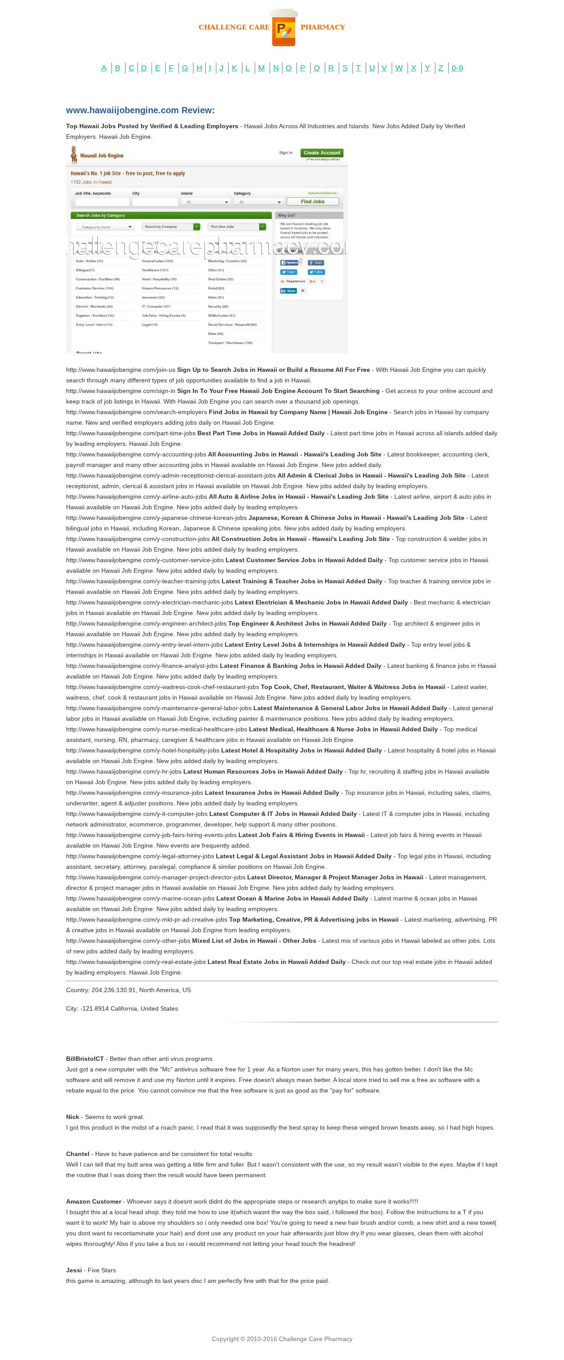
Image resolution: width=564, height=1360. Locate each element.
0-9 (457, 67)
